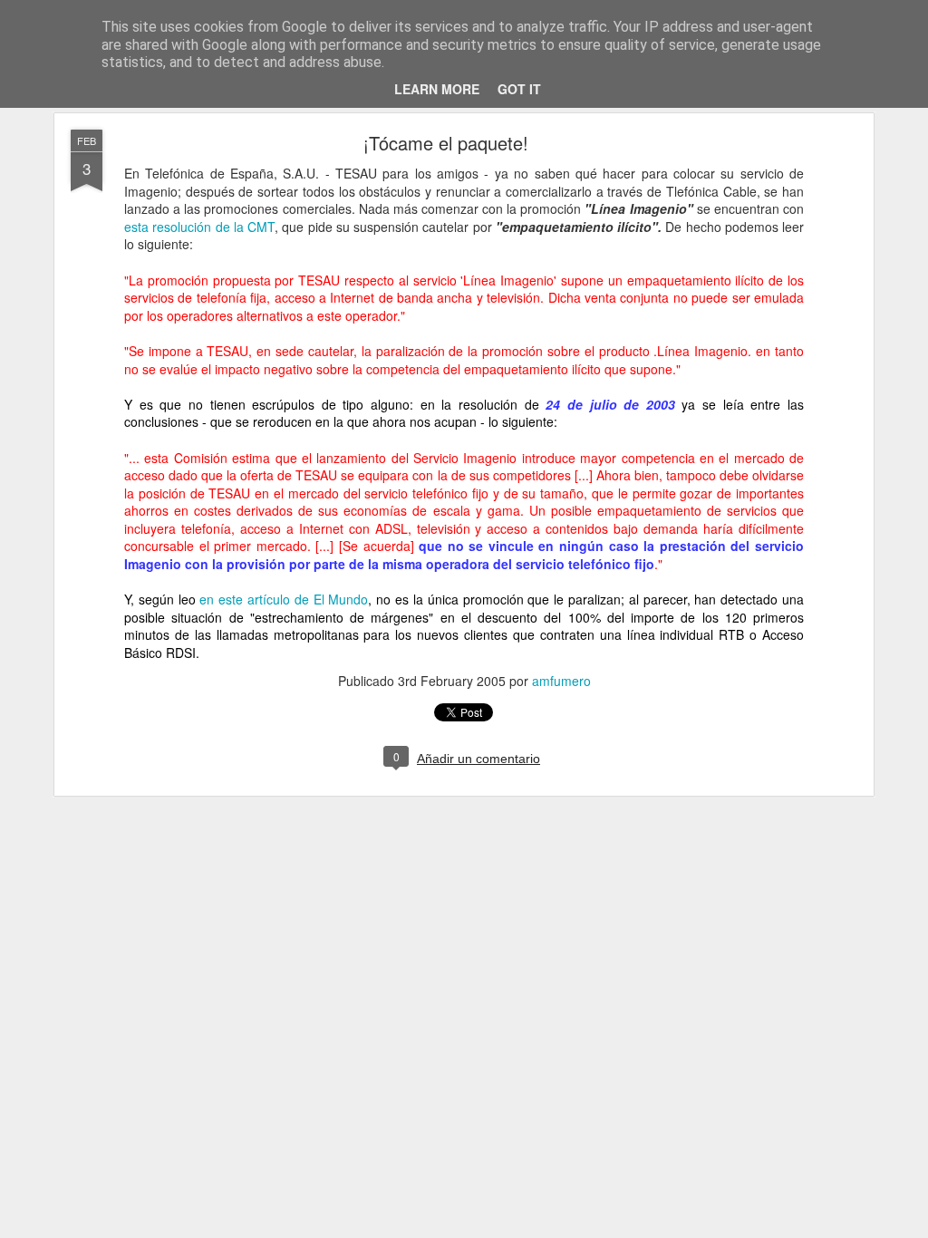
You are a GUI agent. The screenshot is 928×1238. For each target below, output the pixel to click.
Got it (519, 89)
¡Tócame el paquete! (445, 143)
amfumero (561, 681)
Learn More (436, 89)
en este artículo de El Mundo (282, 599)
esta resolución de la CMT (199, 227)
